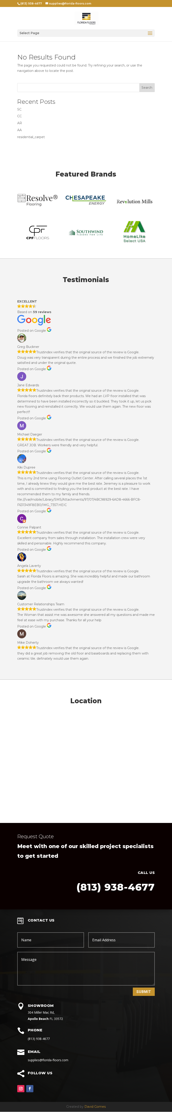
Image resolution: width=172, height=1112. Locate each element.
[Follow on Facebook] (29, 1088)
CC (19, 116)
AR (19, 123)
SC (19, 109)
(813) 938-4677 (115, 887)
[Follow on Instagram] (20, 1088)
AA (19, 130)
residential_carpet (31, 137)
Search (147, 88)
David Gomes (95, 1107)
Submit (143, 992)
